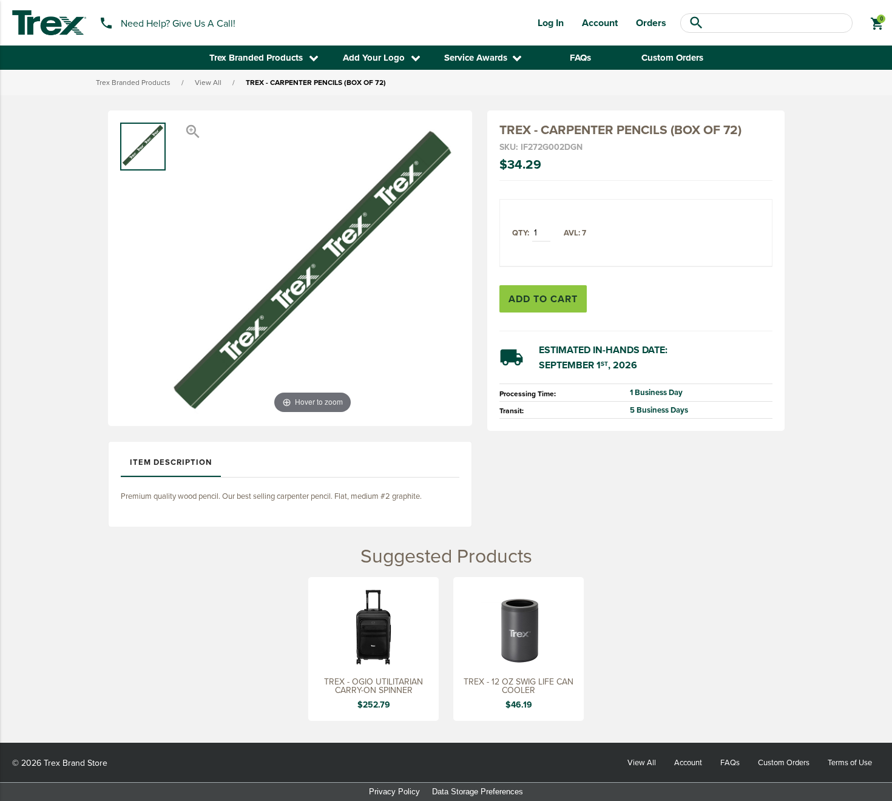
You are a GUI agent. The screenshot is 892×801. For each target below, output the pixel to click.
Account (600, 23)
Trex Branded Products (133, 82)
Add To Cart (543, 299)
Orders (651, 23)
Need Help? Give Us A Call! (178, 23)
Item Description (171, 462)
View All (208, 82)
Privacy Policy (394, 791)
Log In (551, 23)
